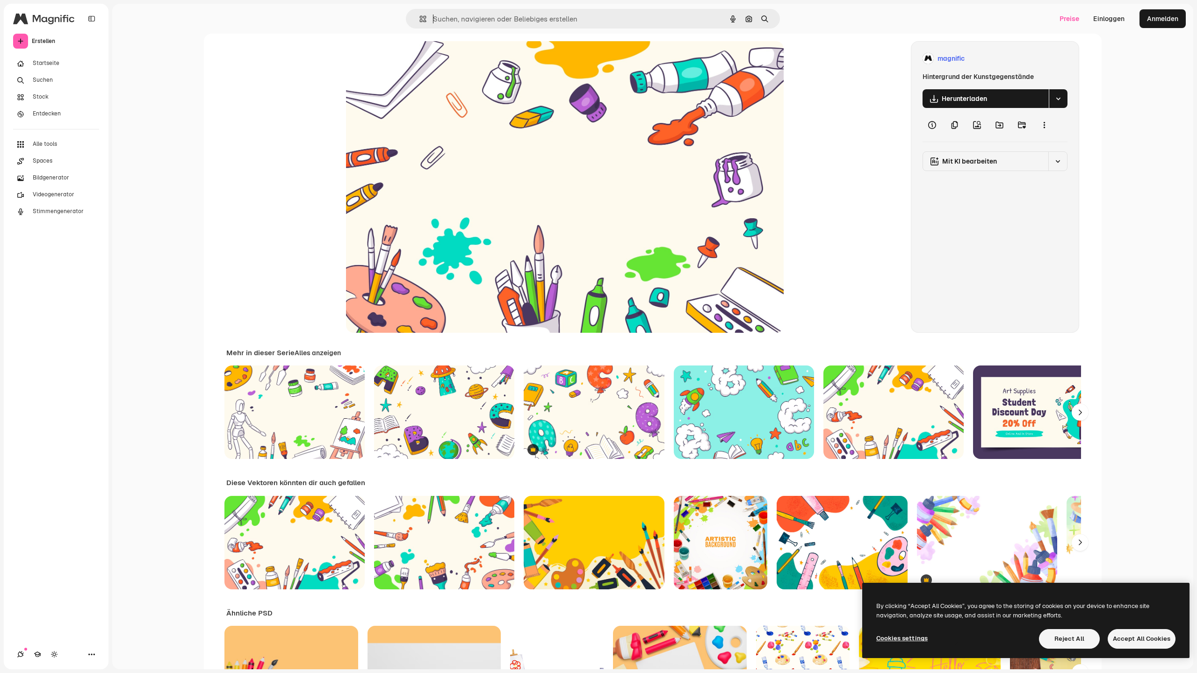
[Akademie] (37, 654)
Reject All (1069, 639)
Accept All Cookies (1141, 639)
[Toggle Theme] (54, 654)
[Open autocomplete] (419, 18)
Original (406, 58)
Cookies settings (902, 638)
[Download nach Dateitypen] (1058, 98)
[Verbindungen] (20, 654)
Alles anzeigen (318, 353)
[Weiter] (1080, 412)
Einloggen (1109, 18)
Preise (1069, 18)
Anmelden (1162, 18)
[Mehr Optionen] (1044, 124)
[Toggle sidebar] (91, 18)
